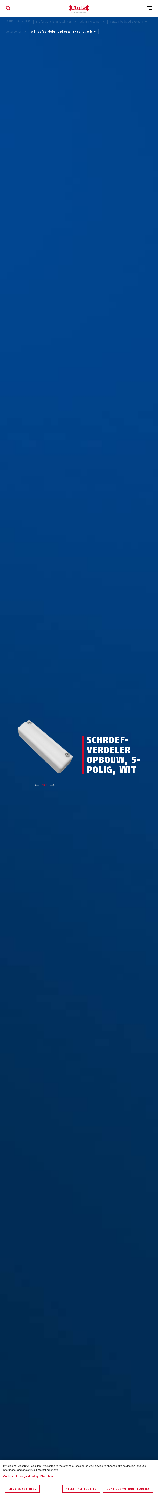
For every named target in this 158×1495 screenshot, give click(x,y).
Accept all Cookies (81, 1489)
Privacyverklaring (27, 1476)
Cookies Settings (22, 1489)
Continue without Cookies (128, 1489)
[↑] (37, 785)
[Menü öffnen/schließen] (150, 8)
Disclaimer (47, 1476)
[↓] (52, 785)
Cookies (8, 1476)
